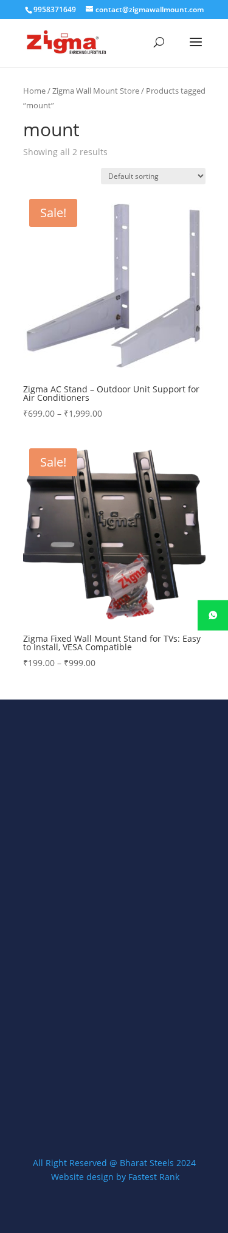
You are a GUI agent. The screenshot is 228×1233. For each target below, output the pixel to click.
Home (34, 90)
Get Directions (72, 992)
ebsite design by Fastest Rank (119, 1177)
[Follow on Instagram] (146, 1099)
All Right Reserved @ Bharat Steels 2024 (114, 1163)
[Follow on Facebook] (82, 1099)
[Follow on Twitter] (114, 1099)
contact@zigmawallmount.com (103, 1037)
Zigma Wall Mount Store (95, 90)
